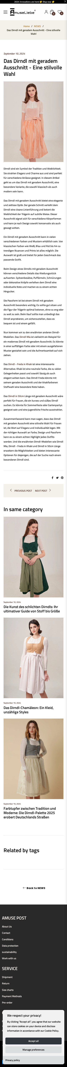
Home (26, 26)
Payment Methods (12, 996)
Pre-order (7, 1002)
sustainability (9, 952)
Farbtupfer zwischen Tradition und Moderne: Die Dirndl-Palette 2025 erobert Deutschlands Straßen (30, 813)
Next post (41, 491)
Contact (6, 933)
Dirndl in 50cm (16, 396)
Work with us (9, 958)
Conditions (7, 939)
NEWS (37, 26)
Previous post (23, 491)
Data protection (10, 945)
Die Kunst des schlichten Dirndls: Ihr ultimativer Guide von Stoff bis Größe (32, 609)
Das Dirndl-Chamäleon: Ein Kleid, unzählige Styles (29, 710)
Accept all (33, 1041)
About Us (7, 926)
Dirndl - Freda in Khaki (20, 364)
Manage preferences (33, 1049)
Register (46, 12)
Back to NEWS (36, 888)
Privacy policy (12, 1060)
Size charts (8, 990)
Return (5, 983)
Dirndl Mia (25, 337)
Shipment (7, 977)
